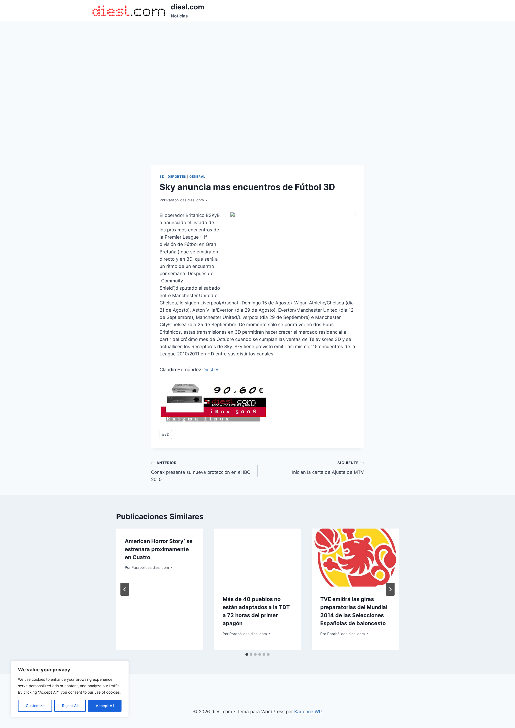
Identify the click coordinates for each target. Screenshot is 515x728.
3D (162, 176)
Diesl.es (211, 369)
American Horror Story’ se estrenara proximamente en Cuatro (159, 549)
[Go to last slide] (124, 589)
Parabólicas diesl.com (185, 200)
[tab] (246, 654)
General (197, 176)
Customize (35, 705)
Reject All (70, 705)
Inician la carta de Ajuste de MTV (328, 468)
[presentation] (257, 558)
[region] (70, 689)
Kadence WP (308, 711)
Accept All (105, 705)
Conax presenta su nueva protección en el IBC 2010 (200, 471)
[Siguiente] (390, 589)
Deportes (177, 176)
